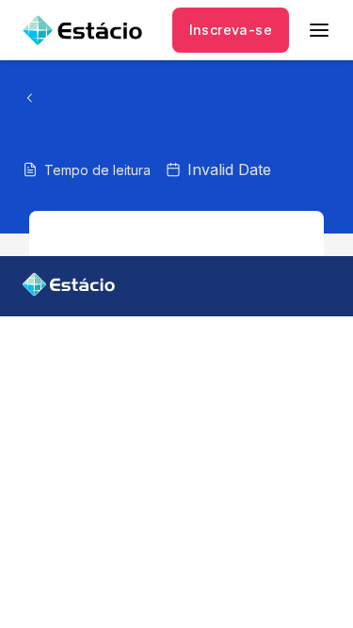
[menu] (319, 30)
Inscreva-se (230, 30)
